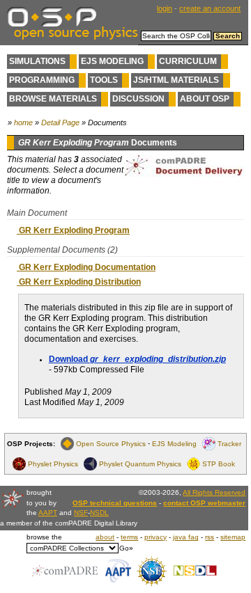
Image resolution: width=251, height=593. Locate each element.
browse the (44, 537)
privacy (155, 537)
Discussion (138, 99)
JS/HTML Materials (176, 80)
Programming (42, 80)
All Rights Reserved (214, 492)
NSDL (99, 512)
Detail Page (60, 122)
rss (209, 537)
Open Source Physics (111, 444)
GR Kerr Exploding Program (73, 230)
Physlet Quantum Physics (140, 464)
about (105, 537)
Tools (104, 80)
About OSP (204, 99)
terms (129, 537)
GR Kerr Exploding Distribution (79, 282)
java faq (186, 537)
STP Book (218, 464)
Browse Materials (53, 99)
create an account (210, 8)
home (23, 122)
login (164, 8)
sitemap (232, 537)
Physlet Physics (53, 464)
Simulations (37, 61)
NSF (81, 512)
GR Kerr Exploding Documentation (86, 267)
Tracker (229, 444)
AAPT (47, 512)
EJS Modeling (112, 61)
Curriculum (188, 61)
